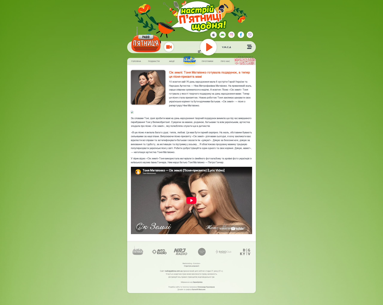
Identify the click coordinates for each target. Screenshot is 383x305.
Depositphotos (197, 282)
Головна (136, 61)
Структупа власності (191, 266)
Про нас (225, 61)
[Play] (215, 47)
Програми (207, 61)
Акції (171, 61)
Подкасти (154, 61)
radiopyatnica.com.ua (174, 271)
